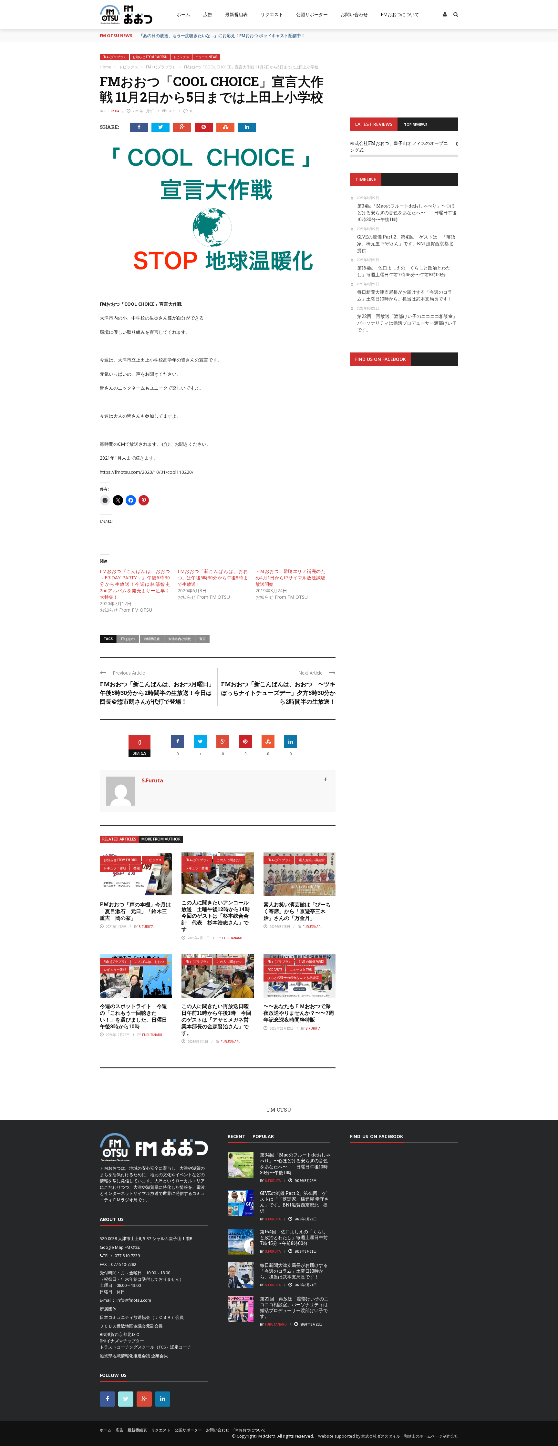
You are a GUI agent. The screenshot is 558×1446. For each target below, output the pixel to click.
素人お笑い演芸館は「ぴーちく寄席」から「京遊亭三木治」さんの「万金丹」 (297, 911)
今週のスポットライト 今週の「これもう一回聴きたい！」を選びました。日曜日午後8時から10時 (133, 1016)
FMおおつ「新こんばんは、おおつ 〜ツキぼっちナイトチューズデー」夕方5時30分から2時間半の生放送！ (278, 692)
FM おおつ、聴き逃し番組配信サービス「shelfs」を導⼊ (193, 35)
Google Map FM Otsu (120, 1247)
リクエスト (272, 14)
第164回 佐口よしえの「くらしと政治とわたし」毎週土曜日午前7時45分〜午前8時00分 (294, 1237)
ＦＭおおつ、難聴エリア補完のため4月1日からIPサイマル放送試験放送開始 (290, 577)
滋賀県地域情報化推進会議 (125, 1356)
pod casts (275, 970)
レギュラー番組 (115, 868)
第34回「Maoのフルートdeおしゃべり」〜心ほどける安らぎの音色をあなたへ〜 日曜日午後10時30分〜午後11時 (295, 1164)
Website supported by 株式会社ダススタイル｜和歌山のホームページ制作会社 (388, 1436)
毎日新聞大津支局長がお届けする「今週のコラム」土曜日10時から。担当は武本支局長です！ (294, 1271)
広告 (207, 14)
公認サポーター (312, 14)
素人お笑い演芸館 (312, 860)
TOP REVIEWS (416, 124)
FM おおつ (265, 1436)
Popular (263, 1136)
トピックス (181, 57)
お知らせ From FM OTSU (149, 57)
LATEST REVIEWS (373, 124)
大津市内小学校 (179, 638)
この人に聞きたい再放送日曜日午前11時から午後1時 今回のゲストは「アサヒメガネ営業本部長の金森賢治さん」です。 (216, 1019)
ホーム (183, 14)
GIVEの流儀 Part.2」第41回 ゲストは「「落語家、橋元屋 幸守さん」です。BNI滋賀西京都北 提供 (294, 1202)
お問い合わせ (354, 14)
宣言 (202, 638)
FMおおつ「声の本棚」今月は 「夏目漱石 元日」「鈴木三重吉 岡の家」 (135, 911)
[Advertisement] (404, 450)
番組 (136, 868)
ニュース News (206, 57)
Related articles (119, 839)
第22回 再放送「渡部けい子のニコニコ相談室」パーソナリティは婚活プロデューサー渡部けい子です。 (294, 1307)
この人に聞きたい (230, 860)
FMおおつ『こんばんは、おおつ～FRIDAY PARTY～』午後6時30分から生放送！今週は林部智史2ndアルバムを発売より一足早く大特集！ (135, 584)
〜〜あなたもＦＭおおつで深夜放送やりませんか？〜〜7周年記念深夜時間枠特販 (299, 1013)
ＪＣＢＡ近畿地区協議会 (123, 1326)
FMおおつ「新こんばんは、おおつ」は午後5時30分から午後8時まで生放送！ (213, 577)
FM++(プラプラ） (114, 57)
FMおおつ (128, 638)
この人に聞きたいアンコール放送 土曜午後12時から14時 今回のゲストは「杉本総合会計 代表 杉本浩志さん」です (218, 915)
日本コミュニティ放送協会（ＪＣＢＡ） (137, 1317)
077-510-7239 (127, 1255)
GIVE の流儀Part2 (311, 962)
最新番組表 (236, 14)
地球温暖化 (152, 638)
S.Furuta (112, 111)
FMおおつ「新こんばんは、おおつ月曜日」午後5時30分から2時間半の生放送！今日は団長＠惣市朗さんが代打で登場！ (157, 692)
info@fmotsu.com (134, 1300)
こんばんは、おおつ (149, 962)
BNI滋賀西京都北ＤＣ (120, 1334)
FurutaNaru (232, 938)
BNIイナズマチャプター (122, 1341)
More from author (161, 839)
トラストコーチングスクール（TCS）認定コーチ (145, 1347)
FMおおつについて (400, 14)
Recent (236, 1136)
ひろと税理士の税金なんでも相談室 (293, 978)
